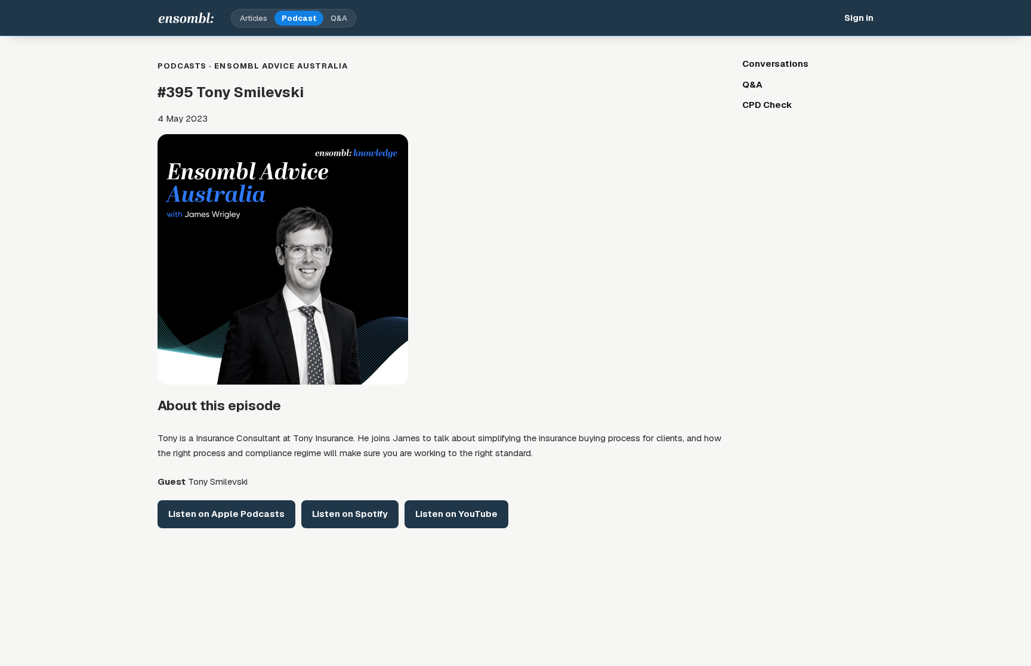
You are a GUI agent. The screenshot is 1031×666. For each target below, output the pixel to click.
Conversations (775, 63)
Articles (253, 18)
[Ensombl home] (186, 17)
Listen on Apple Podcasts (226, 513)
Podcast (299, 18)
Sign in (858, 17)
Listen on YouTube (456, 513)
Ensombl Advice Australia (281, 66)
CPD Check (767, 104)
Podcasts (182, 66)
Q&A (339, 18)
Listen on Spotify (350, 513)
